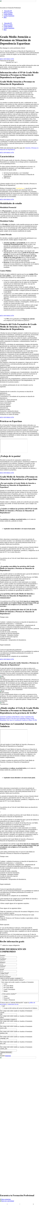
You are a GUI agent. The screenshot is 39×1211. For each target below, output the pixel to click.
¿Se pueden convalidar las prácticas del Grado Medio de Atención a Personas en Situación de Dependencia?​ (19, 815)
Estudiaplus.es (20, 188)
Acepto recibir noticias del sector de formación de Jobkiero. (20, 1008)
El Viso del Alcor (14, 718)
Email (2, 969)
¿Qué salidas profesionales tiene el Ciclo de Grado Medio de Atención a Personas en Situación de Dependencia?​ (17, 852)
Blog (5, 17)
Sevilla (35, 720)
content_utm (3, 1048)
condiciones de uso (12, 1004)
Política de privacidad (26, 1204)
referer (2, 1017)
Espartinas (23, 718)
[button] (19, 745)
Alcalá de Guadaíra (5, 717)
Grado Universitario (9, 989)
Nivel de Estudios (5, 976)
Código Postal (4, 973)
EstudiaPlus (3, 1204)
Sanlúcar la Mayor (27, 720)
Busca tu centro (8, 12)
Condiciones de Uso (13, 1204)
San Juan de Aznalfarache (14, 720)
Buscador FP (8, 11)
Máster (6, 991)
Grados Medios (8, 14)
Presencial (6, 998)
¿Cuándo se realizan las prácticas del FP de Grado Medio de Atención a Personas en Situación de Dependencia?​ (17, 761)
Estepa (28, 718)
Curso (5, 984)
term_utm (2, 1043)
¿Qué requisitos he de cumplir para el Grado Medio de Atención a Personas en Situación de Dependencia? (19, 899)
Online (6, 996)
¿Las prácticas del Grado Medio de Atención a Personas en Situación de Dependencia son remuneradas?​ (17, 839)
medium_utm (4, 1033)
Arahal (13, 717)
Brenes (18, 717)
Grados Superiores (9, 15)
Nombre (2, 955)
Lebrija (32, 718)
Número (2, 962)
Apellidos (3, 959)
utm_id (2, 1023)
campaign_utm (4, 1038)
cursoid (2, 1012)
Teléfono (3, 966)
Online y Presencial (9, 1000)
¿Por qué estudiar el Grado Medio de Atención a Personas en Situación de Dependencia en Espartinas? (17, 745)
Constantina (27, 717)
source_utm (3, 1028)
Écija (7, 718)
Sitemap (2, 1208)
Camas (22, 717)
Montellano (3, 720)
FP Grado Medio (8, 986)
